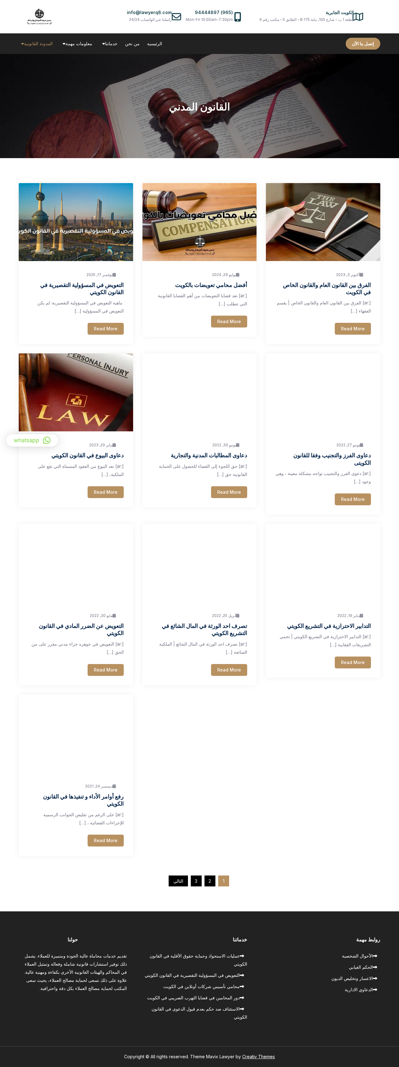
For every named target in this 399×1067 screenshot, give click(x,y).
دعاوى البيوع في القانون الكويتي (87, 455)
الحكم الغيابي (361, 967)
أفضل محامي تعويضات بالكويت (211, 285)
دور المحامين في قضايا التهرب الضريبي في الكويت (193, 997)
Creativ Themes (258, 1056)
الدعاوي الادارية (359, 989)
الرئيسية (154, 43)
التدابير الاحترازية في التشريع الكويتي (329, 625)
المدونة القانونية (38, 43)
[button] (32, 440)
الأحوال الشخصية (357, 955)
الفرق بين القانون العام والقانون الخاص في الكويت (327, 288)
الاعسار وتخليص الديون (352, 978)
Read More (106, 328)
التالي (178, 881)
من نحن (132, 43)
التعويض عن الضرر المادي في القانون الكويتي (81, 629)
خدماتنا (111, 43)
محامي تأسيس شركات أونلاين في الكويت (201, 986)
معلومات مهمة (78, 43)
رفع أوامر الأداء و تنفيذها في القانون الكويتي (83, 800)
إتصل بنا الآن (363, 43)
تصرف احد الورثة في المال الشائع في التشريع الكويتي (204, 629)
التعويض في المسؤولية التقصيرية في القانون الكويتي (82, 288)
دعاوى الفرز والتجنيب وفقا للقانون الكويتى (332, 458)
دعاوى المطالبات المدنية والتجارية (209, 455)
